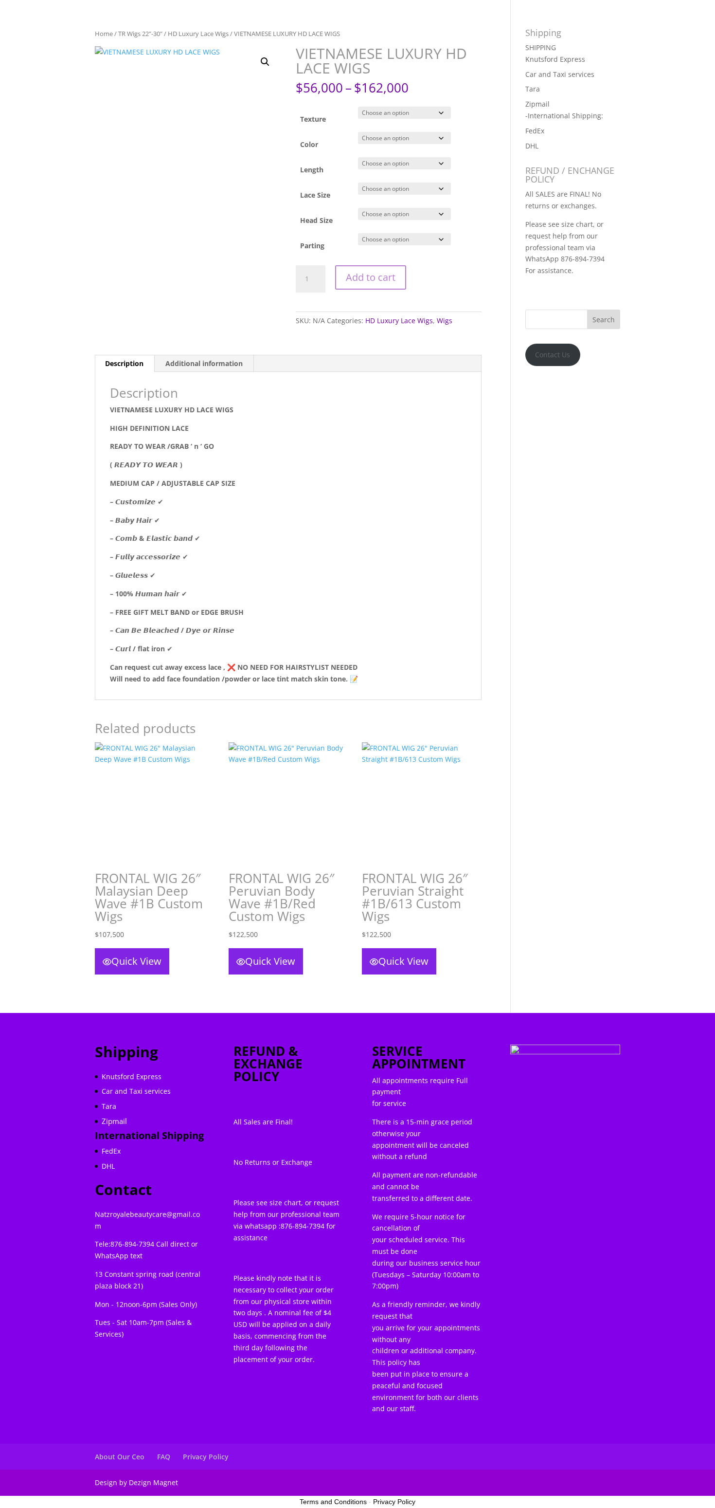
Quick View (136, 961)
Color (309, 144)
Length (311, 169)
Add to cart (370, 277)
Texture (313, 119)
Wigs (444, 320)
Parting (312, 245)
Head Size (316, 220)
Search (603, 319)
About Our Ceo (119, 1456)
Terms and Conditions (333, 1502)
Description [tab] (124, 363)
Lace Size (315, 195)
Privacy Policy (206, 1456)
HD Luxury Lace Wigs (399, 320)
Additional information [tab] (204, 363)
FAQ (163, 1456)
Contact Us (552, 354)
